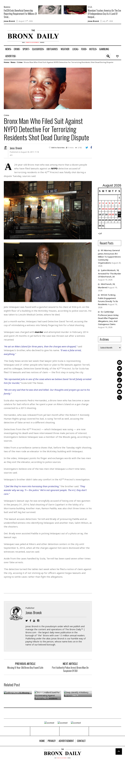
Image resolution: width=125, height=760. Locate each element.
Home (6, 62)
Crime (19, 62)
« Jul (100, 233)
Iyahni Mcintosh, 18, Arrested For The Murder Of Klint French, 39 (109, 273)
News (13, 62)
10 (103, 209)
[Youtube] (119, 385)
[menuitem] (8, 49)
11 (106, 209)
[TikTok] (119, 380)
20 (113, 214)
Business (7, 6)
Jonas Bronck (9, 21)
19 (109, 214)
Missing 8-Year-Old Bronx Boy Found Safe (25, 667)
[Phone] (119, 397)
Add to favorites (58, 147)
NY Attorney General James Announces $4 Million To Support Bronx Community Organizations (109, 256)
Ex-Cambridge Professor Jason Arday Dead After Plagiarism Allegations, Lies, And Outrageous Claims (108, 318)
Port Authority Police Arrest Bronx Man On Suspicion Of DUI (70, 669)
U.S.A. (90, 6)
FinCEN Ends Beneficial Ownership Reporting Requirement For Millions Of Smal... (20, 14)
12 (109, 209)
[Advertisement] (111, 123)
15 (119, 209)
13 (113, 209)
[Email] (119, 391)
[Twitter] (119, 368)
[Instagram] (119, 374)
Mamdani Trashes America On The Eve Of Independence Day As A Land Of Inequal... (104, 14)
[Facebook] (119, 362)
